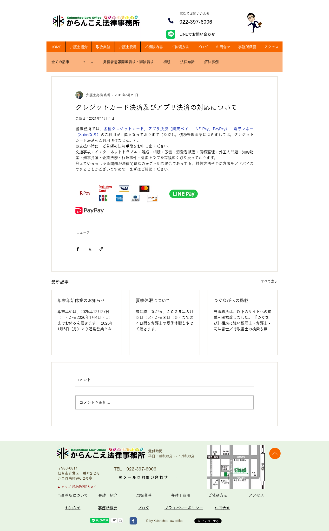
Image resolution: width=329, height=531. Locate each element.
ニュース (86, 62)
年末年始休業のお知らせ (81, 300)
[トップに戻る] (275, 453)
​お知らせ (72, 508)
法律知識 (187, 62)
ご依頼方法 (217, 495)
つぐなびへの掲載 (231, 300)
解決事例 (211, 62)
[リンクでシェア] (101, 249)
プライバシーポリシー (183, 508)
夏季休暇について (153, 300)
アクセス (256, 495)
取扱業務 (144, 495)
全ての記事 (60, 62)
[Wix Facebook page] (133, 520)
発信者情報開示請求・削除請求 (128, 62)
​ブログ (143, 508)
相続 (167, 62)
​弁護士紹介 (108, 495)
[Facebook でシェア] (77, 249)
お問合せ (222, 508)
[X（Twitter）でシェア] (89, 249)
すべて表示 (269, 281)
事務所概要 (107, 508)
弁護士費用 (180, 495)
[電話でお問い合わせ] (170, 20)
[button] (153, 46)
